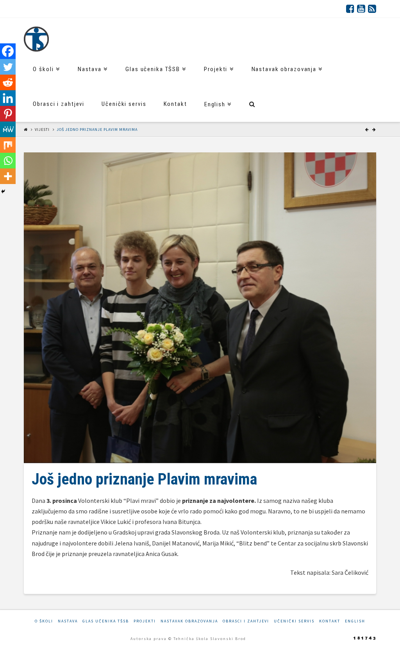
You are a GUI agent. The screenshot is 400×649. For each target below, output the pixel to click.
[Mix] (8, 145)
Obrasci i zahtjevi (246, 621)
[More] (8, 176)
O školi (44, 621)
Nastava (68, 621)
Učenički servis (294, 621)
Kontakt (329, 621)
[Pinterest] (8, 114)
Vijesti (42, 129)
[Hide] (3, 191)
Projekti (145, 621)
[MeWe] (8, 129)
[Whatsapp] (8, 160)
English (355, 621)
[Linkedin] (8, 98)
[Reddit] (8, 82)
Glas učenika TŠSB (105, 621)
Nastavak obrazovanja (189, 621)
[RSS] (372, 8)
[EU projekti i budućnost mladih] (36, 39)
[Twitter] (8, 67)
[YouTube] (361, 8)
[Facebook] (350, 8)
